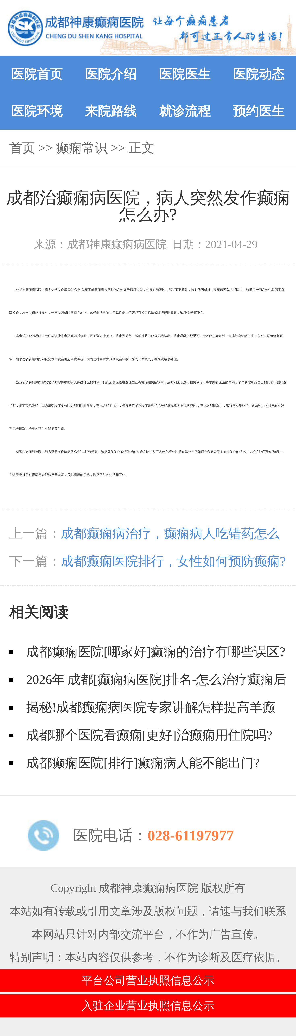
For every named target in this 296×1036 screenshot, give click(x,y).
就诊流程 (185, 111)
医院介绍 (111, 74)
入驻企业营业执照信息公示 (148, 1006)
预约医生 (259, 111)
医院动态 (259, 74)
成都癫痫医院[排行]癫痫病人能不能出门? (142, 763)
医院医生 (185, 74)
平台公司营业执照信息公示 (148, 980)
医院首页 (37, 74)
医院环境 (37, 111)
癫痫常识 (82, 148)
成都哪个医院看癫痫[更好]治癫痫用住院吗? (149, 735)
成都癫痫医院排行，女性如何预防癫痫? (173, 561)
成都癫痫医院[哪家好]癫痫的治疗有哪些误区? (155, 652)
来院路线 (111, 111)
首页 (22, 148)
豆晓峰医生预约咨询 (181, 405)
